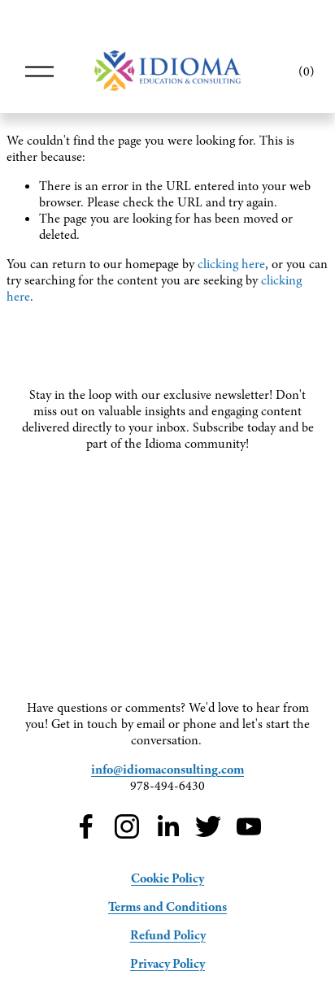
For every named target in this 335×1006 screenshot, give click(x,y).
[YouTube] (249, 826)
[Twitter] (208, 826)
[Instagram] (127, 826)
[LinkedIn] (167, 826)
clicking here (231, 264)
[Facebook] (86, 826)
